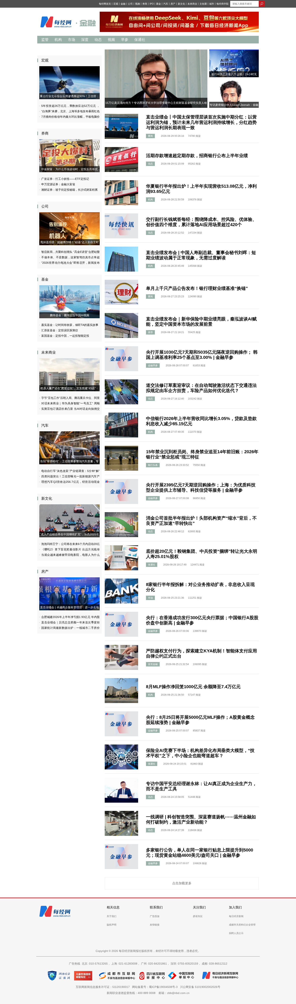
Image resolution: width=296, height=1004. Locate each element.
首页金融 (153, 664)
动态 (98, 40)
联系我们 (156, 907)
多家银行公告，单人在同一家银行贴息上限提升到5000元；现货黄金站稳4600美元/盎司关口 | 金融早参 (199, 852)
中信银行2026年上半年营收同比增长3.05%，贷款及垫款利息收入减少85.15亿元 (201, 421)
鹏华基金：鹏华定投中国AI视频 (69, 315)
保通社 (139, 40)
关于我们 (111, 916)
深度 (84, 40)
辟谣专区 (198, 916)
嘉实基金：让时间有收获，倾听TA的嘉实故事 (69, 324)
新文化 (181, 3)
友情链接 (154, 924)
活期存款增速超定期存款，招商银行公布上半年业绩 (197, 155)
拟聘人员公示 (236, 933)
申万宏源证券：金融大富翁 (58, 184)
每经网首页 (105, 3)
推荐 (150, 332)
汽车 (165, 3)
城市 (211, 3)
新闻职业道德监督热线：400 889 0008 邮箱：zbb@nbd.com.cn (148, 993)
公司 (130, 3)
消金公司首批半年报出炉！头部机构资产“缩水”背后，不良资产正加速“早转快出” (201, 521)
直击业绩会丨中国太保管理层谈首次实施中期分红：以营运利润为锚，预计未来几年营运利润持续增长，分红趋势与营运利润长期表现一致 (201, 122)
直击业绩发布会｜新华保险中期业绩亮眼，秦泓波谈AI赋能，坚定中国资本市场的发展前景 (201, 321)
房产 (173, 3)
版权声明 (111, 924)
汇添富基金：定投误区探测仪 (59, 330)
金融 (123, 3)
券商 (144, 3)
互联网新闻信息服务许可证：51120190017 (103, 987)
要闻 (150, 136)
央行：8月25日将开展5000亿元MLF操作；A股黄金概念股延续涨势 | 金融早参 (200, 720)
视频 (137, 3)
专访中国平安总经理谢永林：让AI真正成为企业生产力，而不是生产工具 (201, 786)
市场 (71, 40)
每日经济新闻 (236, 916)
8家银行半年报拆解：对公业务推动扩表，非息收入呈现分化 (200, 587)
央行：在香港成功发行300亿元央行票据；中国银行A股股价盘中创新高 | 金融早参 (202, 620)
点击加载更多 (181, 883)
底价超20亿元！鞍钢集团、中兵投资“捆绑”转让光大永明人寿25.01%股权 (201, 554)
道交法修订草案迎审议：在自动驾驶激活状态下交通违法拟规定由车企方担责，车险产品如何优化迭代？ (201, 388)
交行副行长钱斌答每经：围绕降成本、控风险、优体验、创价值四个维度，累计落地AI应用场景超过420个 (201, 222)
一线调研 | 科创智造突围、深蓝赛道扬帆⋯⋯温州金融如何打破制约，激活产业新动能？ (201, 819)
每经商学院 (222, 3)
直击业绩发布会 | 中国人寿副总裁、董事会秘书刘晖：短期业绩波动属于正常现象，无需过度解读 (201, 255)
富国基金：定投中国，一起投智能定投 (65, 335)
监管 (45, 40)
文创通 (203, 3)
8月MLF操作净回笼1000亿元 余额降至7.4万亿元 (193, 686)
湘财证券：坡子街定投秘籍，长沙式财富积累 (69, 189)
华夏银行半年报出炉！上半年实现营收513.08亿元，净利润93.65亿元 (201, 189)
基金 (158, 3)
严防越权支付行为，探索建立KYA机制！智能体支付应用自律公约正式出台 (201, 653)
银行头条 (153, 465)
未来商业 (192, 3)
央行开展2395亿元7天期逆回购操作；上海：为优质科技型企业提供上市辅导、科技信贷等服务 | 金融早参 (201, 487)
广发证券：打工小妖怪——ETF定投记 (65, 178)
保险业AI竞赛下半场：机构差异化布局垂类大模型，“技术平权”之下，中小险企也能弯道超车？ (200, 753)
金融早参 (153, 365)
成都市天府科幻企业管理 (242, 924)
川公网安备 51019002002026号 (200, 987)
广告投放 (154, 916)
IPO (152, 3)
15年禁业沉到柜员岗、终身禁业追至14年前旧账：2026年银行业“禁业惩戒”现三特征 (202, 454)
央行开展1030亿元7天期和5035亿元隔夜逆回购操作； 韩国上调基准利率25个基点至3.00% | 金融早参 (202, 355)
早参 (124, 40)
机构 (58, 40)
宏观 (115, 3)
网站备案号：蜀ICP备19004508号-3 (155, 987)
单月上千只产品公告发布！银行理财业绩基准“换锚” (197, 288)
